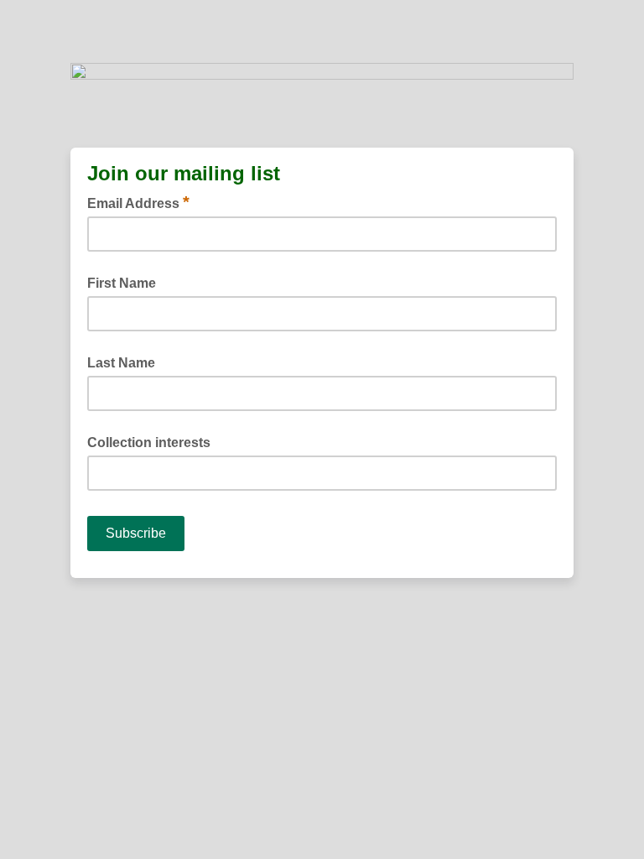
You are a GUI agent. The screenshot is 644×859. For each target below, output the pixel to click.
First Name (121, 283)
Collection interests (148, 442)
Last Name (121, 363)
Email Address (138, 202)
